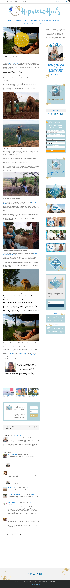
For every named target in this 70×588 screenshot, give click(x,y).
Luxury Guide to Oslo (8, 395)
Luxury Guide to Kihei (32, 395)
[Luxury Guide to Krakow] (21, 391)
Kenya (11, 60)
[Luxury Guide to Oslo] (8, 391)
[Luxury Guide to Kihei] (33, 391)
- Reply (29, 454)
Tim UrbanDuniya (12, 487)
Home (4, 60)
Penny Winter (34, 354)
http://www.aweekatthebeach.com (24, 372)
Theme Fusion (52, 581)
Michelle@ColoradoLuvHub (14, 471)
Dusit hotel (32, 213)
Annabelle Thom (9, 353)
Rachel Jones (18, 435)
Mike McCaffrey (11, 502)
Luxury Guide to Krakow (21, 395)
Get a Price (50, 151)
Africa (8, 60)
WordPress (46, 581)
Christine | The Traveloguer (14, 494)
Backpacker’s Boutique (13, 63)
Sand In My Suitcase (12, 454)
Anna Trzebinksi (22, 353)
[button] (44, 23)
